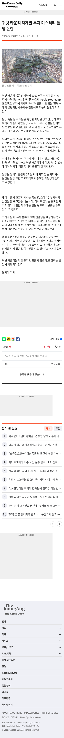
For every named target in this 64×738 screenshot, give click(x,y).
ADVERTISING (16, 712)
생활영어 (6, 685)
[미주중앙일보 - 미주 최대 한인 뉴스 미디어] (12, 5)
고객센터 (14, 717)
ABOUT (5, 712)
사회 (4, 627)
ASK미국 (6, 653)
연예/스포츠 (7, 647)
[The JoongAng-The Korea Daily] (14, 609)
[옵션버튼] (60, 36)
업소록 (5, 691)
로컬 (58, 428)
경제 (4, 634)
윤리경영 (5, 717)
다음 (59, 524)
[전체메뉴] (61, 5)
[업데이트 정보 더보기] (27, 36)
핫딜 (4, 666)
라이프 (5, 640)
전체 (48, 428)
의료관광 (6, 698)
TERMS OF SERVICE (49, 712)
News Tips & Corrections (31, 717)
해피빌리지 (7, 704)
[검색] (55, 5)
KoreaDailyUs (9, 672)
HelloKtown (8, 659)
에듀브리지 (7, 679)
